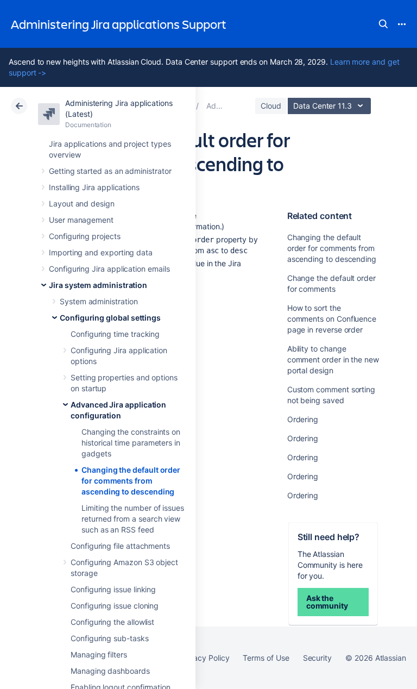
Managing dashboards (110, 670)
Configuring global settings (110, 317)
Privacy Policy (204, 657)
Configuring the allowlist (112, 622)
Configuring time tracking (115, 334)
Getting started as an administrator (110, 171)
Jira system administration (98, 285)
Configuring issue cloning (115, 605)
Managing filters (99, 654)
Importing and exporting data (101, 252)
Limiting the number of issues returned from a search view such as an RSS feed (132, 518)
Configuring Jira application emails (109, 268)
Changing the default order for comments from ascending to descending (130, 480)
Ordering (302, 419)
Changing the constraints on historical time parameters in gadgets (130, 442)
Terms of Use (266, 657)
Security (317, 657)
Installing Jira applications (94, 187)
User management (81, 219)
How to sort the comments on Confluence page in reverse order (331, 318)
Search (383, 24)
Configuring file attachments (120, 545)
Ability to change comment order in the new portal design (333, 359)
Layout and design (82, 203)
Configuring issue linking (113, 589)
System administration (99, 301)
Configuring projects (85, 236)
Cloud (271, 105)
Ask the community (327, 601)
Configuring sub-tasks (110, 638)
